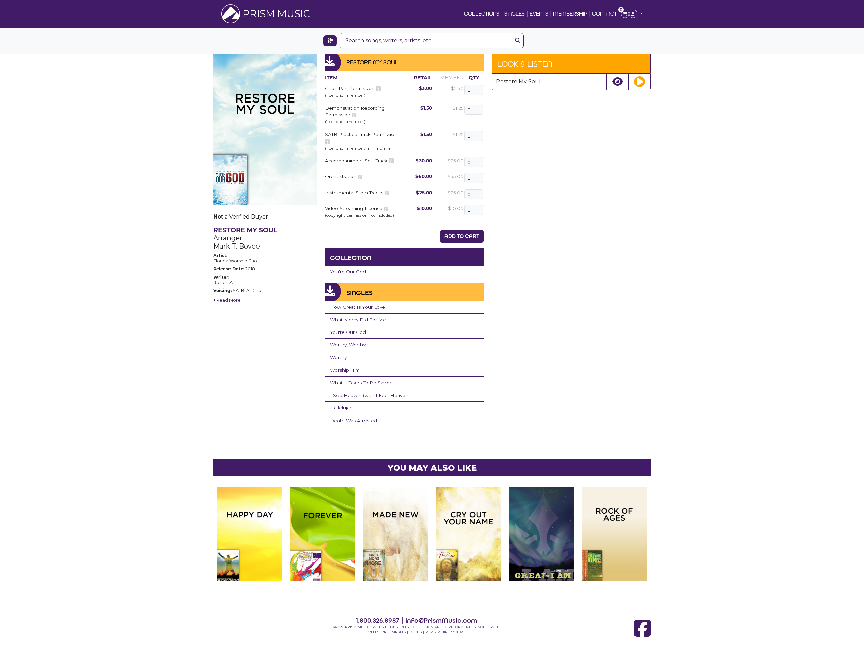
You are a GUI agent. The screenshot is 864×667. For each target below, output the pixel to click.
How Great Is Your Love (357, 307)
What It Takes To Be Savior (361, 382)
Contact (604, 13)
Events (539, 13)
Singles (514, 13)
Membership (570, 13)
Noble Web (489, 627)
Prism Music (276, 14)
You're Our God (348, 271)
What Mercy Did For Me (358, 319)
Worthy (338, 357)
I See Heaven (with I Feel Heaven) (370, 395)
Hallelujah (341, 407)
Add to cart (461, 236)
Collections (482, 13)
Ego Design (422, 627)
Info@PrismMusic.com (441, 620)
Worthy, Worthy (348, 344)
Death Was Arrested (353, 420)
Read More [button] (228, 300)
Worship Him (345, 370)
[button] (636, 14)
